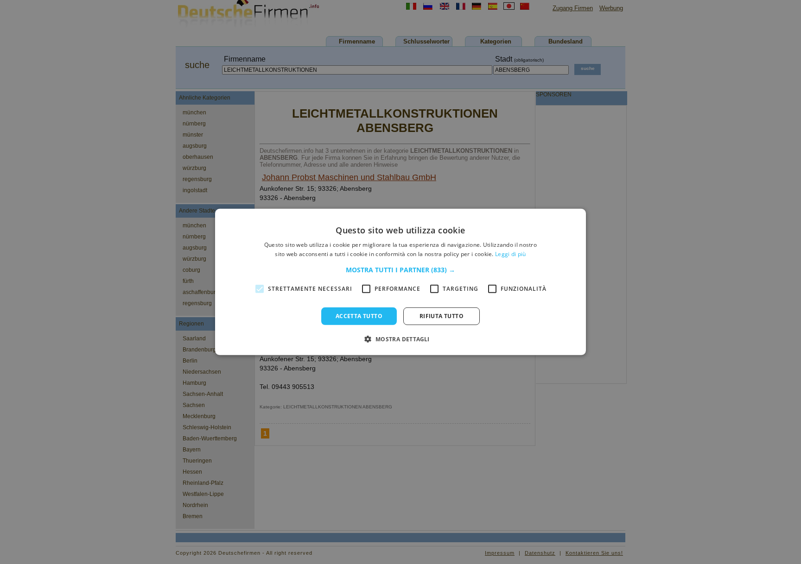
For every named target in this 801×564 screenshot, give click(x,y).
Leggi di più (510, 254)
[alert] (400, 282)
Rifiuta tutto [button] (442, 316)
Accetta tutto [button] (359, 316)
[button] (400, 270)
